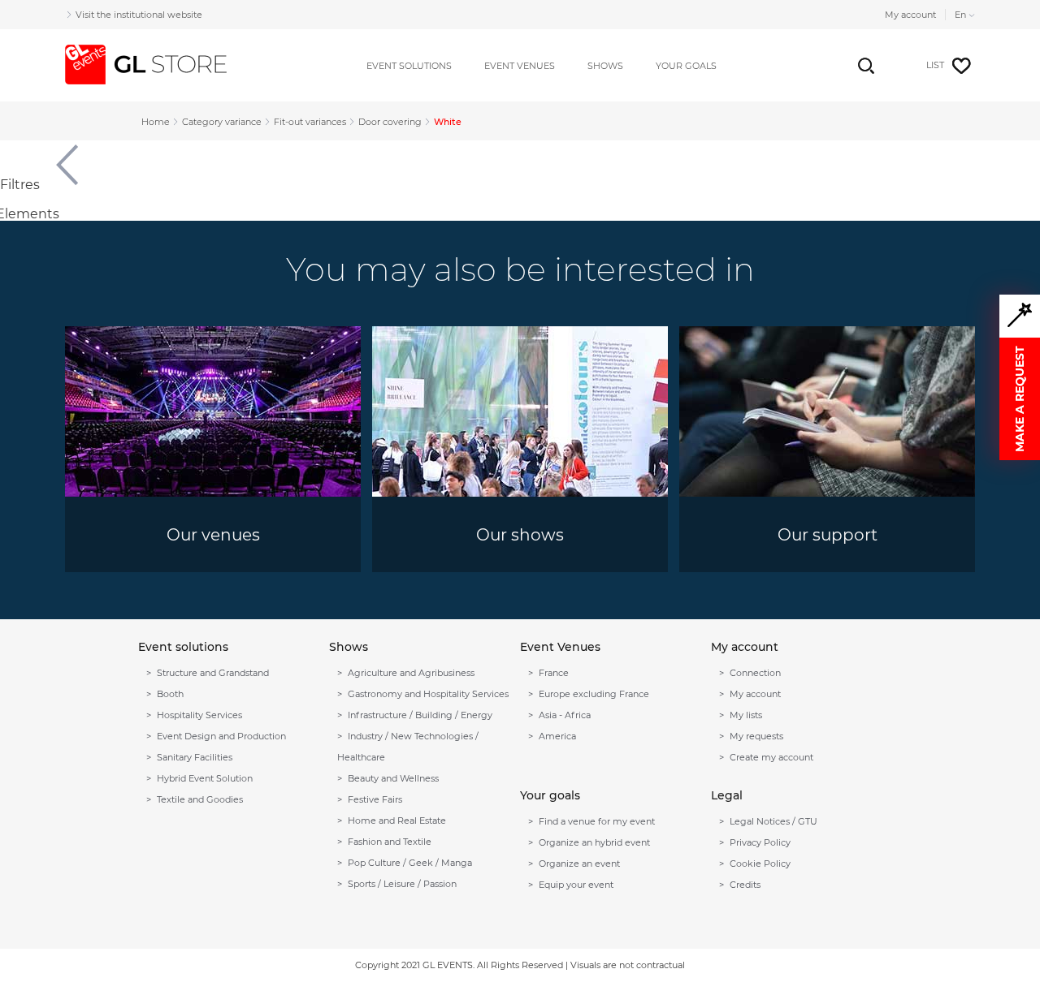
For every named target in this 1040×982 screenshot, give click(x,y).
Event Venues (519, 65)
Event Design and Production (221, 736)
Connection (755, 672)
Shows (605, 65)
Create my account (771, 757)
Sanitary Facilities (194, 757)
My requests (756, 736)
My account (910, 14)
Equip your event (576, 884)
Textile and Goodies (200, 799)
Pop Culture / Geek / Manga (410, 862)
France (554, 672)
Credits (745, 884)
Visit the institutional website (139, 14)
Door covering (390, 121)
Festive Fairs (375, 799)
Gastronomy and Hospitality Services (428, 694)
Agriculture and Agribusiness (411, 672)
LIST (935, 65)
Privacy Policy (760, 842)
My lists (746, 715)
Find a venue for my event (597, 821)
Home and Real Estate (397, 820)
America (557, 736)
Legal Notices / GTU (773, 821)
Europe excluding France (594, 694)
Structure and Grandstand (213, 672)
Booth (170, 694)
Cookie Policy (760, 863)
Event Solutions (409, 65)
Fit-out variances (310, 121)
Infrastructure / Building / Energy (420, 715)
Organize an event (579, 863)
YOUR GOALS (686, 65)
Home (155, 121)
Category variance (222, 121)
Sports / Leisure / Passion (402, 883)
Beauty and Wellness (393, 778)
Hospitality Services (199, 715)
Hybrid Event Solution (205, 778)
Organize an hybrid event (594, 842)
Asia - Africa (565, 715)
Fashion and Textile (389, 841)
